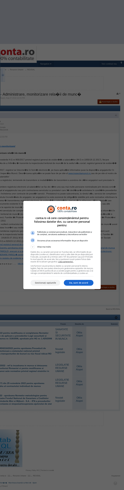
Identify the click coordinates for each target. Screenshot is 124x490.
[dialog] (62, 245)
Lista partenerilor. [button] (65, 261)
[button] (62, 247)
